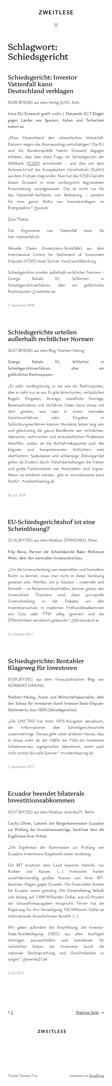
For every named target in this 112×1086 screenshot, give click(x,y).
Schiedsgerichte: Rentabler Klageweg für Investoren (46, 664)
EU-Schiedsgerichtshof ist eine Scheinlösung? (51, 525)
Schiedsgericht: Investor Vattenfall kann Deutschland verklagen (42, 84)
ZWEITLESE (56, 12)
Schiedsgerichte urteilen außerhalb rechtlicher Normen (51, 335)
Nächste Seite (90, 1012)
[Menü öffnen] (56, 25)
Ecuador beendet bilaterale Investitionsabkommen (46, 796)
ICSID (33, 163)
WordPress (96, 1075)
